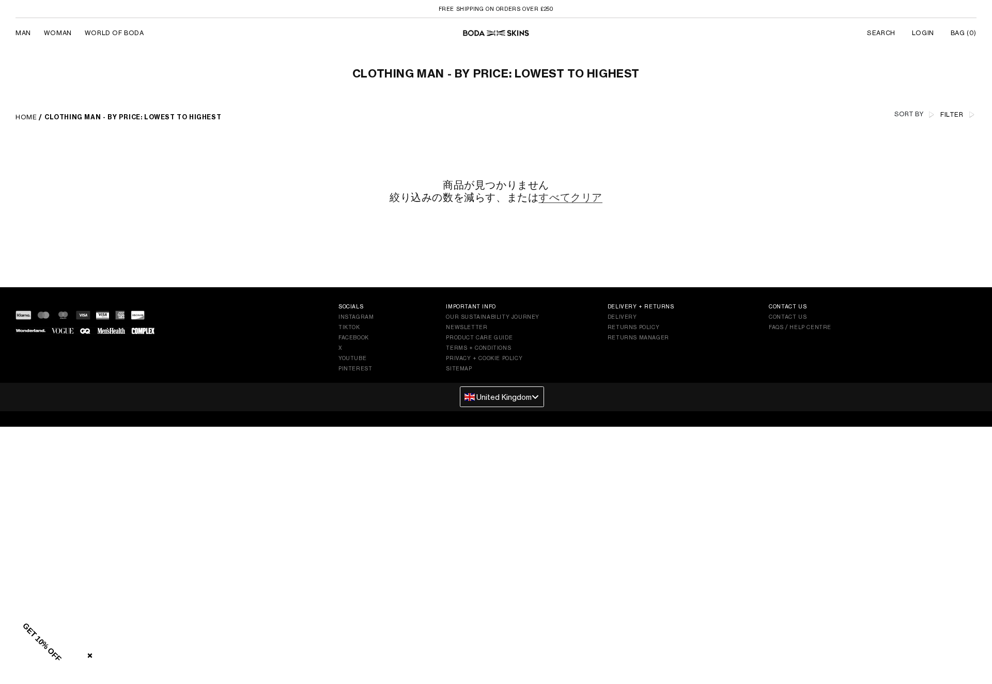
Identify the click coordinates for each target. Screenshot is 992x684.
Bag (964, 33)
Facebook (353, 337)
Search (881, 33)
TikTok (349, 327)
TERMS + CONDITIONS (478, 348)
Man (23, 33)
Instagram (356, 317)
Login (923, 33)
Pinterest (355, 368)
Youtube (352, 358)
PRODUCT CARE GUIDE (479, 337)
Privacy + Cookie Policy (484, 358)
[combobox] (502, 396)
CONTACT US (788, 317)
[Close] (88, 653)
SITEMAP (459, 368)
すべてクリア (570, 197)
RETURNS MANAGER (638, 337)
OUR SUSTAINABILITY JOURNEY (492, 317)
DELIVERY (622, 317)
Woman (58, 33)
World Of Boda (114, 33)
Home (26, 117)
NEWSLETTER (466, 327)
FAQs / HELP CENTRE (800, 327)
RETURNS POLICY (633, 327)
